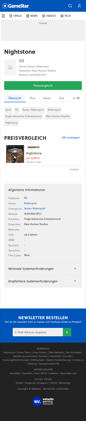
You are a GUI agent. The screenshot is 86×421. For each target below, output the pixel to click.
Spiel (8, 109)
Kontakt (67, 356)
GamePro (27, 373)
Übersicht (14, 98)
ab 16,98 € (33, 158)
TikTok (53, 383)
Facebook (30, 383)
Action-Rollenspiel (33, 109)
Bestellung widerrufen (25, 356)
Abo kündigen (73, 352)
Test (61, 98)
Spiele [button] (17, 16)
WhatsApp (65, 383)
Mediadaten (37, 360)
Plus (32, 98)
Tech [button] (67, 16)
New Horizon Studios (58, 116)
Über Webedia (56, 352)
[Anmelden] (67, 332)
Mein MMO (40, 373)
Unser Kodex (39, 352)
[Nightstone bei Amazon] (15, 154)
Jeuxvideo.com (68, 373)
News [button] (34, 16)
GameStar (14, 373)
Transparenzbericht (48, 363)
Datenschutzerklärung (58, 360)
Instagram (42, 383)
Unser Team (23, 352)
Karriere (43, 356)
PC (16, 109)
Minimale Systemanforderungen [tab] (31, 268)
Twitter (19, 383)
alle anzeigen (71, 137)
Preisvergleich (43, 85)
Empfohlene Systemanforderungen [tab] (33, 281)
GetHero (53, 373)
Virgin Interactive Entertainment (23, 116)
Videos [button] (51, 16)
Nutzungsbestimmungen (16, 360)
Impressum (9, 352)
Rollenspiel (54, 109)
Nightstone (11, 122)
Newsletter (55, 356)
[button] (70, 6)
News (47, 98)
